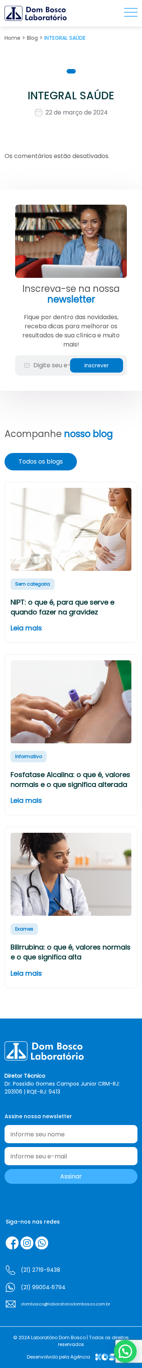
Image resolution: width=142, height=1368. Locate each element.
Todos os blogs (41, 461)
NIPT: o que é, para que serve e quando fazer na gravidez (62, 607)
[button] (125, 1351)
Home (12, 38)
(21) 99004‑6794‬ (43, 1287)
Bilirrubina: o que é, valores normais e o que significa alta (71, 952)
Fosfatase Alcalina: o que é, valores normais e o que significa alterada (70, 779)
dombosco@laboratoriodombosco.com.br (65, 1304)
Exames (24, 929)
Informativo (28, 756)
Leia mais (26, 628)
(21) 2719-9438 (40, 1270)
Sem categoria (32, 584)
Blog (32, 38)
